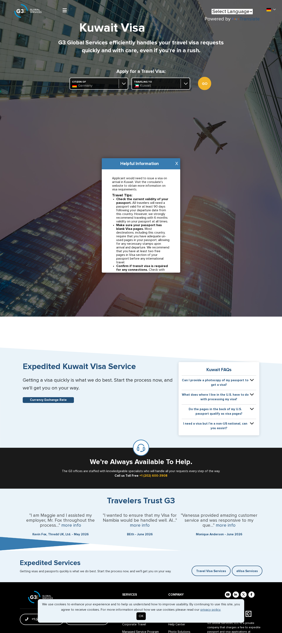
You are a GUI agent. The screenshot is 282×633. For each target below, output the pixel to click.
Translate (249, 19)
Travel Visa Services (211, 571)
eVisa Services (247, 571)
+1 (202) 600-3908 (153, 475)
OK (141, 616)
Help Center (176, 624)
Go (204, 84)
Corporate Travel (134, 624)
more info (71, 525)
